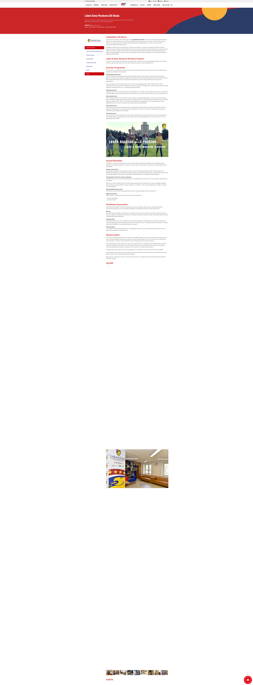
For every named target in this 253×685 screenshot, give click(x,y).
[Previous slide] (108, 469)
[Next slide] (165, 469)
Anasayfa (86, 27)
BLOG (151, 1)
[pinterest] (90, 1)
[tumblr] (92, 1)
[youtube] (91, 1)
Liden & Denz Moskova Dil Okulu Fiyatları (94, 51)
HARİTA (87, 73)
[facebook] (86, 1)
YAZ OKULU (142, 5)
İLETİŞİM (155, 1)
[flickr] (93, 1)
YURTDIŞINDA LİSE (134, 5)
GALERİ (87, 70)
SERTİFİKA (149, 5)
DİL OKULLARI (89, 5)
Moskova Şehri (89, 66)
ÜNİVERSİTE (96, 5)
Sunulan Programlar (90, 55)
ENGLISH (167, 1)
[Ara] (171, 5)
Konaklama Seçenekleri (91, 62)
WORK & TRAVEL (156, 5)
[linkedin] (88, 1)
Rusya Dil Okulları (92, 27)
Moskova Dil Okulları (100, 27)
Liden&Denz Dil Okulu (90, 47)
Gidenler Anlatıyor (166, 5)
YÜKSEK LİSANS (104, 5)
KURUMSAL (161, 1)
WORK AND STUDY (113, 5)
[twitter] (87, 1)
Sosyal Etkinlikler (89, 58)
